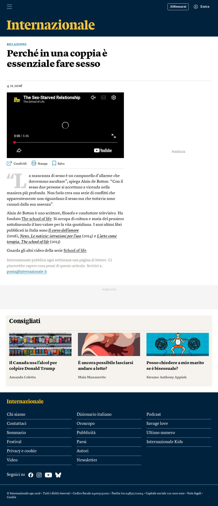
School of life (75, 251)
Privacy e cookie (22, 451)
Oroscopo (86, 424)
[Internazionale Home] (26, 401)
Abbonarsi (178, 6)
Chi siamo (16, 415)
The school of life (37, 219)
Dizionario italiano (94, 415)
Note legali (194, 493)
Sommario (16, 433)
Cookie (11, 497)
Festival (14, 442)
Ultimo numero (160, 433)
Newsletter (87, 460)
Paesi (81, 442)
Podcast (153, 415)
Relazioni (17, 44)
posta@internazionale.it (27, 272)
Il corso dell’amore (63, 231)
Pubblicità (86, 433)
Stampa (42, 163)
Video (12, 460)
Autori (83, 451)
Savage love (157, 424)
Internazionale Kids (164, 442)
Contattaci (16, 424)
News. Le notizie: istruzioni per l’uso (50, 236)
